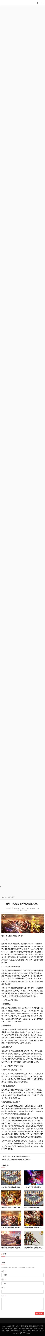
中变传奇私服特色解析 (33, 1187)
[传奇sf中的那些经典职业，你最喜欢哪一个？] (34, 1198)
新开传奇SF (11, 897)
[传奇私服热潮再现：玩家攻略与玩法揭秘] (11, 1238)
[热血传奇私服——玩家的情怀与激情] (11, 1198)
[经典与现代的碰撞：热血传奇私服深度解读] (11, 1218)
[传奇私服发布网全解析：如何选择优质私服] (34, 1218)
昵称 (3, 1271)
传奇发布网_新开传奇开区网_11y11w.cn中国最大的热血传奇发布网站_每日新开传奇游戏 (9, 3)
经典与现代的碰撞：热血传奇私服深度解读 (15, 1227)
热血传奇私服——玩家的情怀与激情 (13, 1207)
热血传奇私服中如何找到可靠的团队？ (14, 1187)
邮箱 (3, 1279)
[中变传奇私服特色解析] (34, 1177)
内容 (3, 1296)
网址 (2, 1287)
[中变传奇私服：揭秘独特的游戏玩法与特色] (34, 1238)
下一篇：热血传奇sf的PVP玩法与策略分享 (15, 1159)
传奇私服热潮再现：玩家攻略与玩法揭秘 (15, 1248)
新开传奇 (22, 1333)
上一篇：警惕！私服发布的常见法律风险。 (15, 1156)
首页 (4, 897)
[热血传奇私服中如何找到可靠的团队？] (11, 1177)
